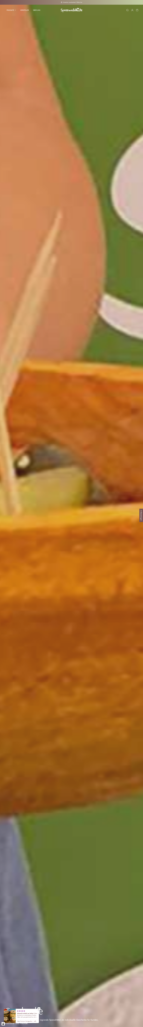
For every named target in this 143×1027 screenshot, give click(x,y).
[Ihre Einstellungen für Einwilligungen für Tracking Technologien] (3, 1023)
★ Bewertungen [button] (141, 515)
